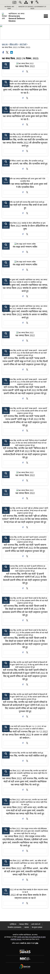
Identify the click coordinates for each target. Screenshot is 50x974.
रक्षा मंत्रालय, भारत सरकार (9, 7)
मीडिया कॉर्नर (13, 44)
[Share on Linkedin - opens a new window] (11, 52)
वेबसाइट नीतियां (23, 924)
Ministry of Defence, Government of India (32, 7)
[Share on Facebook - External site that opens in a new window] (22, 71)
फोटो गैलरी (23, 44)
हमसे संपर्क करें (35, 924)
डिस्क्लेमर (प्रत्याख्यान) (14, 927)
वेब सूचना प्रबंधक (37, 927)
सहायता (26, 927)
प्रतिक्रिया (13, 924)
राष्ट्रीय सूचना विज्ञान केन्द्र (24, 937)
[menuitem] (20, 2)
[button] (46, 16)
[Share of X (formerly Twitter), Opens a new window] (7, 52)
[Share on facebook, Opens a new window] (3, 52)
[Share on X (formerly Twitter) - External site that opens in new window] (27, 71)
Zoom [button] (6, 67)
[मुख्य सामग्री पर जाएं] (14, 2)
